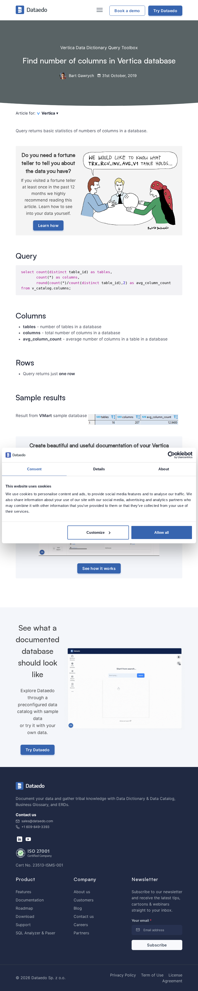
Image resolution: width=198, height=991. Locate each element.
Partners (81, 932)
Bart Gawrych (81, 75)
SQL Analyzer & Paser (35, 932)
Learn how (48, 225)
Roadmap (24, 908)
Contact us (84, 916)
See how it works (99, 568)
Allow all (161, 532)
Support (23, 924)
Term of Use (152, 975)
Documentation (30, 900)
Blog (78, 908)
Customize (95, 532)
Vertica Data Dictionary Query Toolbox (99, 47)
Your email (142, 920)
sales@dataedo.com (37, 821)
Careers (81, 924)
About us (82, 891)
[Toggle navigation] (99, 10)
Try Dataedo (38, 749)
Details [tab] (99, 469)
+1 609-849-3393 (35, 827)
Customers (83, 900)
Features (23, 891)
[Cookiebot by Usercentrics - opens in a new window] (171, 455)
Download (25, 916)
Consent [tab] (34, 469)
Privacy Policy (123, 975)
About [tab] (163, 469)
